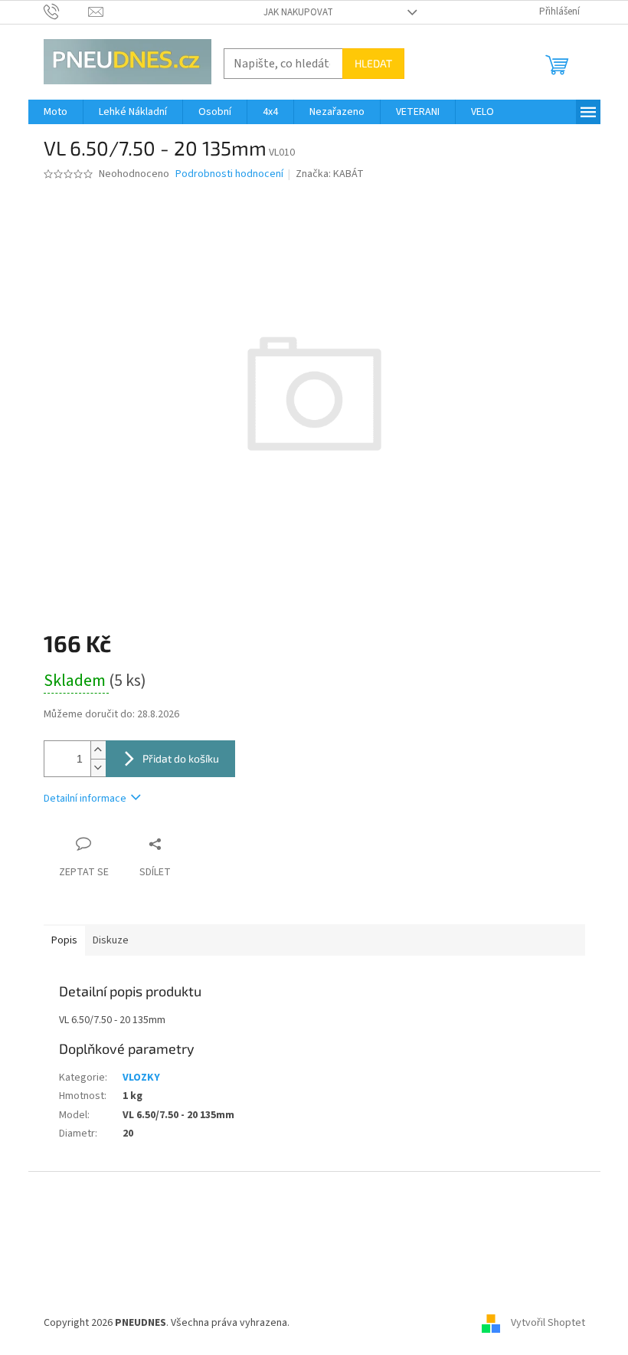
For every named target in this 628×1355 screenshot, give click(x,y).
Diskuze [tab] (111, 940)
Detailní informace (85, 798)
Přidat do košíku (180, 758)
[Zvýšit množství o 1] (98, 750)
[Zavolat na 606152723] (66, 11)
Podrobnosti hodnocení (229, 174)
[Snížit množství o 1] (98, 767)
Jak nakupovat (298, 12)
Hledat (373, 63)
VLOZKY (141, 1077)
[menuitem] (55, 112)
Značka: (330, 174)
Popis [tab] (64, 940)
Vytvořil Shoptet (548, 1322)
